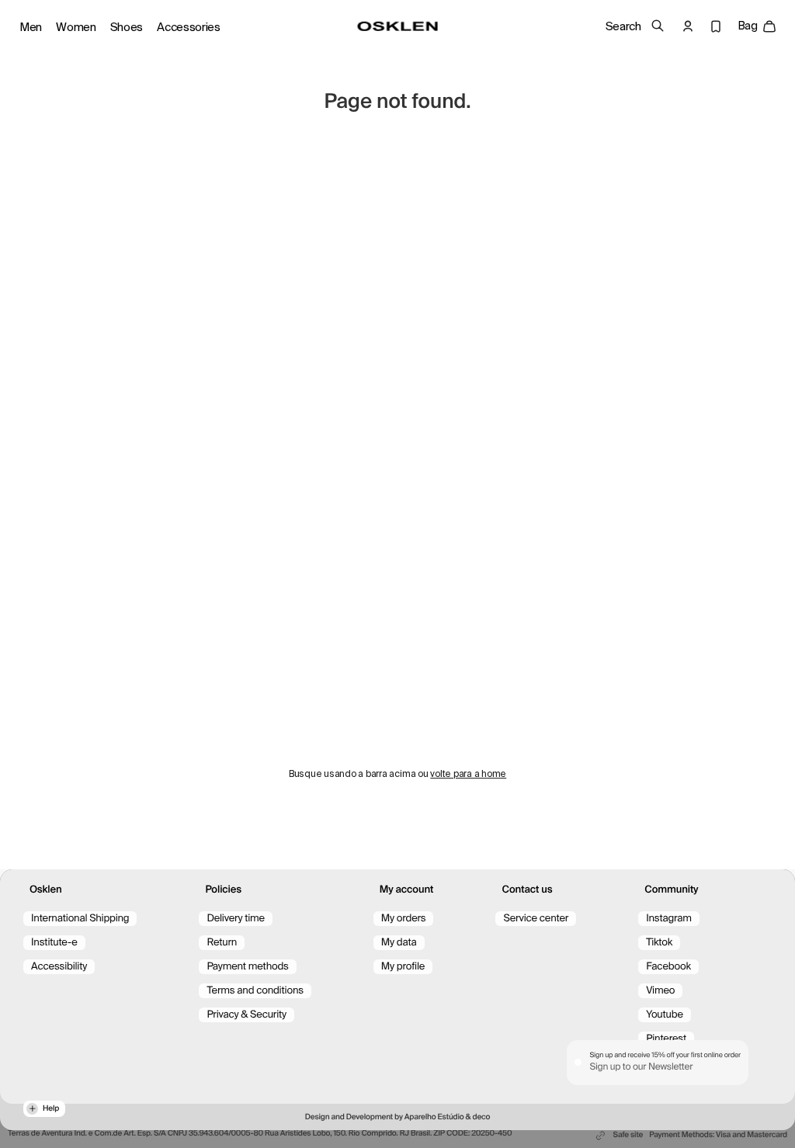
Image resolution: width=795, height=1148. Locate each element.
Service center (535, 918)
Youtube (664, 1014)
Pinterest (666, 1039)
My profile (403, 966)
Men (30, 27)
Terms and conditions (255, 990)
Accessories (188, 27)
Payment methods (247, 966)
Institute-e (54, 942)
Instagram (669, 918)
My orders (403, 918)
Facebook (668, 966)
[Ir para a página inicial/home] (398, 26)
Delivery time (236, 918)
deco (481, 1117)
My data (399, 942)
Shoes (127, 27)
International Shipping (80, 918)
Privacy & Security (246, 1014)
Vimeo (660, 990)
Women (76, 27)
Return (222, 942)
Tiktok (659, 942)
